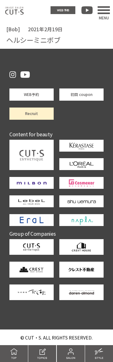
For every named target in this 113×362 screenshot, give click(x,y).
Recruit (31, 113)
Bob (13, 29)
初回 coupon (82, 94)
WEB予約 (31, 94)
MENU (104, 17)
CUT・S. (33, 337)
